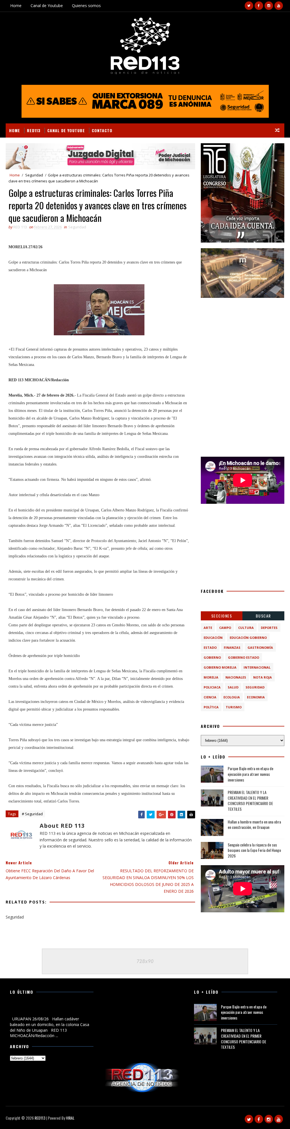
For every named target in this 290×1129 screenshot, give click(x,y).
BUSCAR (263, 616)
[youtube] (278, 5)
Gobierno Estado (243, 657)
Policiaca (212, 687)
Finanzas (232, 647)
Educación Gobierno (248, 637)
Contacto (102, 130)
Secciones (221, 616)
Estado (210, 647)
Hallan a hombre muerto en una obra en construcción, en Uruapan (254, 824)
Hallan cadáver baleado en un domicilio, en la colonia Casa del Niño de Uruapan (50, 1009)
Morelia (211, 677)
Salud (233, 687)
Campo (225, 627)
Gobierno (212, 657)
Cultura (246, 627)
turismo (234, 707)
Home (16, 5)
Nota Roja (262, 677)
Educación (213, 637)
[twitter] (249, 5)
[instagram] (269, 5)
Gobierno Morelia (220, 667)
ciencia (210, 697)
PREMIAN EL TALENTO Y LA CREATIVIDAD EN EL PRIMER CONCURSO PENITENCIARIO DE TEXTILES (250, 800)
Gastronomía (260, 647)
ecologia (231, 697)
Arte (208, 627)
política (211, 707)
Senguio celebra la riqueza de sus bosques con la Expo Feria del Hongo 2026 (254, 850)
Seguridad (34, 175)
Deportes (269, 627)
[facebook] (259, 5)
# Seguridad (32, 813)
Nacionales (235, 677)
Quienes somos (86, 5)
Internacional (257, 667)
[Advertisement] (242, 339)
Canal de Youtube (47, 5)
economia (256, 697)
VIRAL (70, 1118)
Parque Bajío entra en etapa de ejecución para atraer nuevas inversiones (250, 773)
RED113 (33, 130)
